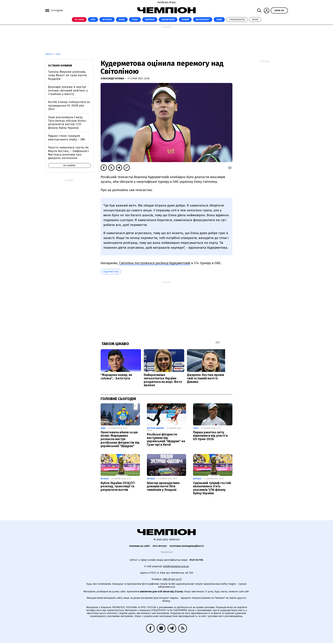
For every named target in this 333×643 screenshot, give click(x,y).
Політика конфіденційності (187, 546)
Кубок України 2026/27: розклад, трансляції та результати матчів (118, 486)
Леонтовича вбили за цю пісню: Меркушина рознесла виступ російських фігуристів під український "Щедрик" (120, 439)
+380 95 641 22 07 (172, 579)
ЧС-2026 (79, 19)
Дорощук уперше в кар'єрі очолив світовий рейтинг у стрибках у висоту (68, 90)
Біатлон (150, 19)
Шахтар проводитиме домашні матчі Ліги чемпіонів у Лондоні (163, 486)
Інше (219, 19)
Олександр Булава (113, 78)
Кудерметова (111, 271)
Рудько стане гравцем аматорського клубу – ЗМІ (66, 137)
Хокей (185, 19)
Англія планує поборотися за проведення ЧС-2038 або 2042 (69, 105)
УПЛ (93, 19)
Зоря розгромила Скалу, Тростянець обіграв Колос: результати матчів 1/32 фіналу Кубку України (67, 122)
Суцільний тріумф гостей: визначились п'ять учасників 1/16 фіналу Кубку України (212, 488)
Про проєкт (160, 546)
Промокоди (167, 552)
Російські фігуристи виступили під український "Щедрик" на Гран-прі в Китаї (166, 439)
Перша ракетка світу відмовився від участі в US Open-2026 (210, 435)
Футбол (107, 19)
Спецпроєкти (237, 19)
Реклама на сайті (139, 546)
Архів (255, 19)
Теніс (135, 19)
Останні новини (60, 65)
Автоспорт (203, 19)
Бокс (122, 19)
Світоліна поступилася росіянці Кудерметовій (154, 263)
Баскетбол (168, 19)
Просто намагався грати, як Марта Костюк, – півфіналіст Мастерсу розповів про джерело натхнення (68, 153)
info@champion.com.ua (176, 566)
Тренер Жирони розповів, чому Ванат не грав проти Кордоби (67, 75)
